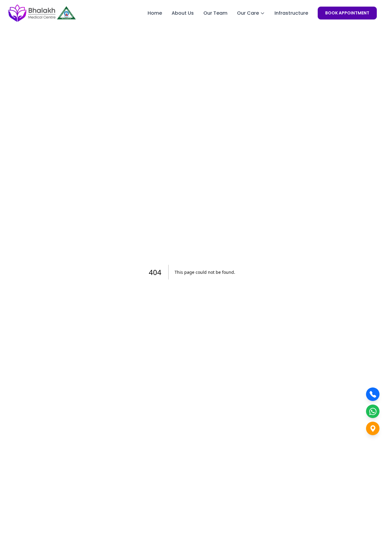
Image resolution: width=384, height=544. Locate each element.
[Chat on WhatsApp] (373, 411)
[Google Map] (373, 428)
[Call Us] (373, 394)
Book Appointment (347, 13)
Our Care (248, 13)
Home (155, 13)
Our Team (215, 13)
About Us (183, 13)
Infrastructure (291, 13)
